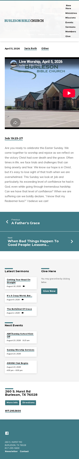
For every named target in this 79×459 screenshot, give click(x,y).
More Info (12, 402)
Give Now (49, 290)
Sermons (70, 27)
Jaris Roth (30, 48)
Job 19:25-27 (14, 138)
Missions (70, 17)
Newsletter (11, 451)
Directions (28, 402)
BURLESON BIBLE (24, 21)
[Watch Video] (24, 286)
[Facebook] (7, 433)
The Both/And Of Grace (19, 309)
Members (70, 31)
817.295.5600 (13, 410)
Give (68, 36)
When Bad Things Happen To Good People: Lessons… (33, 243)
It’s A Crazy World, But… (19, 296)
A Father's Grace (25, 223)
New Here (68, 7)
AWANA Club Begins (17, 363)
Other (45, 48)
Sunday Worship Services (20, 350)
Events (69, 22)
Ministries (71, 13)
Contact (24, 451)
